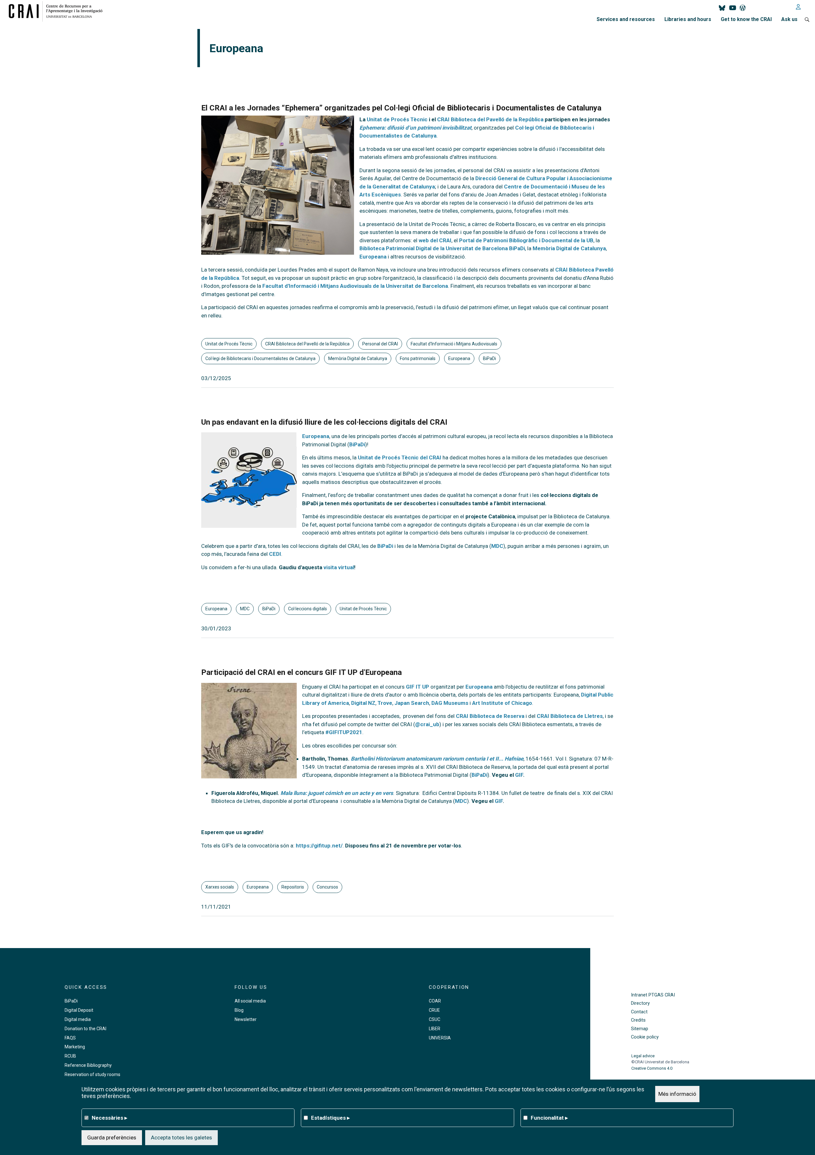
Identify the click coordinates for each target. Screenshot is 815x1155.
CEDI (275, 554)
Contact (639, 1012)
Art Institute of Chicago (502, 703)
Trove (385, 703)
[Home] (58, 11)
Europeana (372, 256)
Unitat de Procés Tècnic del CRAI (399, 457)
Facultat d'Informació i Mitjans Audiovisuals (454, 343)
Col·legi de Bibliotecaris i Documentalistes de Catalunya (260, 358)
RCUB (70, 1056)
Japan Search (411, 703)
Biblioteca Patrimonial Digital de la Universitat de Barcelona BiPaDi (442, 248)
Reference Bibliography (88, 1065)
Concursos (327, 886)
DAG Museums (449, 703)
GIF (519, 775)
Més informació (677, 1094)
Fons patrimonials (418, 358)
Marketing (75, 1046)
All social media (250, 1000)
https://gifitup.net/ (319, 845)
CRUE (434, 1010)
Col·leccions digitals (307, 608)
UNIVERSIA (440, 1037)
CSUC (434, 1019)
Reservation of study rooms (92, 1074)
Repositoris (292, 886)
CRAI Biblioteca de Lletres (570, 716)
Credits (638, 1020)
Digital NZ (363, 703)
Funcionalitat (549, 1117)
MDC (497, 546)
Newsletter (246, 1019)
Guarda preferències (111, 1137)
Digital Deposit (79, 1010)
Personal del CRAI (380, 343)
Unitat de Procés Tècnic (228, 343)
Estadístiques (330, 1117)
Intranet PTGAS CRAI (653, 995)
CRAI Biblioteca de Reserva (490, 716)
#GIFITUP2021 (343, 732)
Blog (239, 1010)
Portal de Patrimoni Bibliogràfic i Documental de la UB (526, 240)
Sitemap (639, 1028)
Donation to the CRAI (85, 1028)
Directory (640, 1003)
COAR (435, 1000)
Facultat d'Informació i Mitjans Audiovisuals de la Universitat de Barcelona (354, 286)
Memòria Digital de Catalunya (569, 248)
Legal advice (643, 1055)
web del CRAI (435, 240)
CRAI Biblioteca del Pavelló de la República (307, 343)
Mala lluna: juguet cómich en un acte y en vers (336, 793)
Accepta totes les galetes (181, 1137)
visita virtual (338, 567)
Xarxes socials (219, 886)
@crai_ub (427, 724)
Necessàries (109, 1117)
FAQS (70, 1037)
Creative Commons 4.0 (651, 1068)
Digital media (78, 1019)
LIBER (434, 1028)
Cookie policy (645, 1037)
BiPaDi (489, 358)
